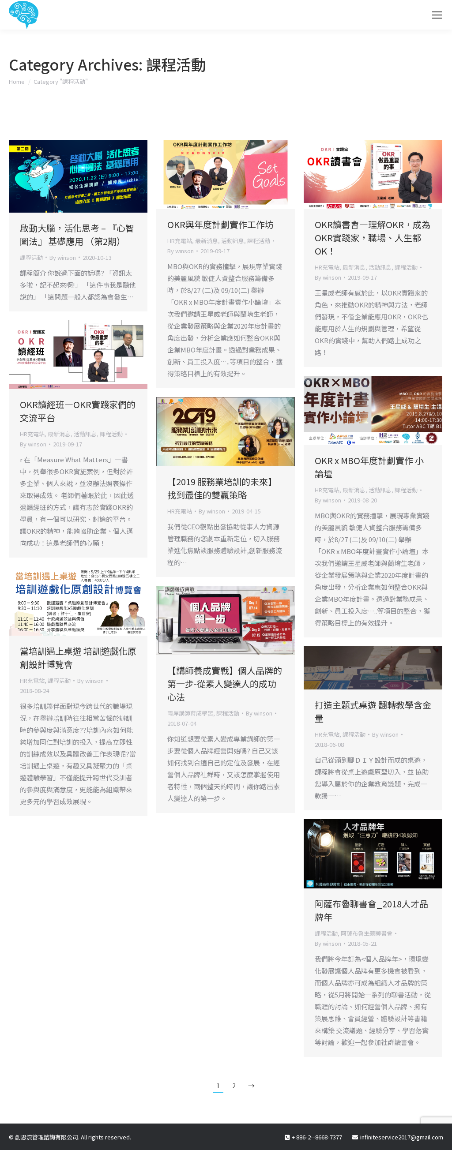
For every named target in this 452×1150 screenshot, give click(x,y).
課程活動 (31, 257)
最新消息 (206, 240)
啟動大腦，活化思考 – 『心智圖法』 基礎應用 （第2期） (77, 234)
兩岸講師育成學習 (190, 713)
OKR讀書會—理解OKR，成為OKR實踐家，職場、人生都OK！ (372, 237)
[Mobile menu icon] (437, 15)
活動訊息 (232, 240)
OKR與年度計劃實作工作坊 (220, 224)
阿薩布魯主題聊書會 (366, 933)
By (62, 257)
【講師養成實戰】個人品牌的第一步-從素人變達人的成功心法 (224, 683)
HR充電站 (179, 240)
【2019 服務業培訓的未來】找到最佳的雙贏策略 (222, 488)
